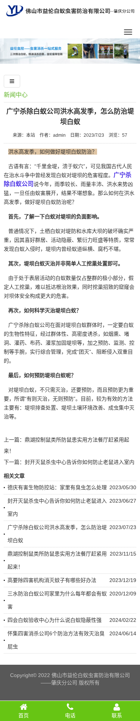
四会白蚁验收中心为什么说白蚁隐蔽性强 (54, 620)
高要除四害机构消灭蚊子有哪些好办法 (51, 580)
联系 (117, 715)
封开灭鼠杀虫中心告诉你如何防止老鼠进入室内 (79, 462)
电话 (70, 715)
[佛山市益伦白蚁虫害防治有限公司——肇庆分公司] (70, 19)
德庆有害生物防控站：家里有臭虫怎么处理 (57, 487)
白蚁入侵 (24, 249)
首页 (23, 715)
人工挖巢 (19, 287)
